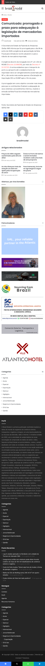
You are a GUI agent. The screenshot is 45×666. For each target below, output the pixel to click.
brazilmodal (7, 41)
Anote (10, 15)
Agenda (5, 378)
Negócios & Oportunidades (12, 404)
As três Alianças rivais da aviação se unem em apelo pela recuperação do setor (11, 170)
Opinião (5, 411)
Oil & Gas (6, 407)
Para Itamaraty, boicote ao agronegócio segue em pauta (32, 169)
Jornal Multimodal (9, 401)
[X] (10, 115)
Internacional (7, 397)
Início (5, 15)
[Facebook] (5, 115)
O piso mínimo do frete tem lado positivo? (17, 578)
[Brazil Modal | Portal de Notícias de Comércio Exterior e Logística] (13, 8)
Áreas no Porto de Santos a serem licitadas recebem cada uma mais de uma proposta (33, 157)
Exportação (6, 388)
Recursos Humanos (8, 601)
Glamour (5, 391)
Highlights (6, 394)
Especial (5, 384)
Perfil (3, 595)
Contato (4, 592)
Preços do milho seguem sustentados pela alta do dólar (11, 156)
